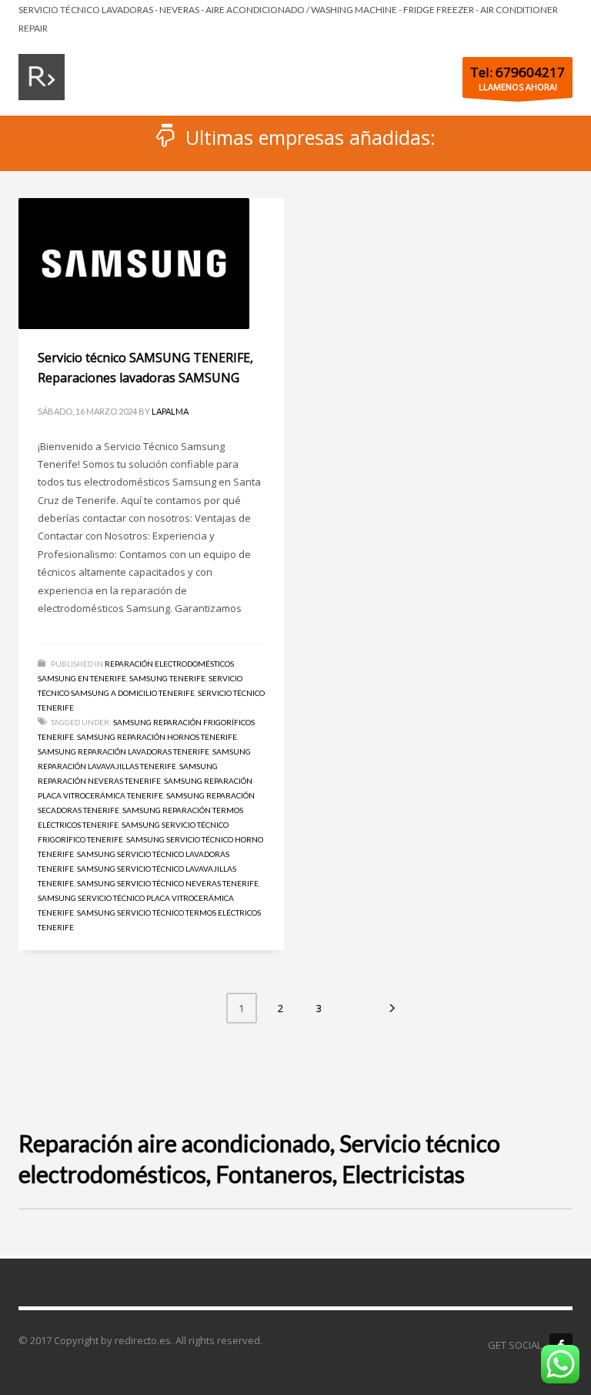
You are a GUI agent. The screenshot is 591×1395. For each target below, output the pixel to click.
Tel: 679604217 (517, 72)
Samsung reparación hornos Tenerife (157, 736)
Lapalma (170, 411)
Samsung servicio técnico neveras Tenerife (168, 883)
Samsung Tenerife (167, 678)
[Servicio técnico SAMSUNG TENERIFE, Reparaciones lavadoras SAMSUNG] (133, 263)
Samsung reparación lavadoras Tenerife (123, 751)
